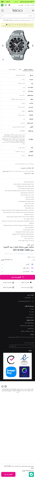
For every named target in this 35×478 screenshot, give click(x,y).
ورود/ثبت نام (27, 5)
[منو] (33, 11)
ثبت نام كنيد (27, 173)
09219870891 (28, 298)
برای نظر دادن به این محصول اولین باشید (24, 254)
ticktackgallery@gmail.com (24, 301)
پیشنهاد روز (33, 5)
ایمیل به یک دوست (25, 287)
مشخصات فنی (12, 69)
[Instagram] (2, 386)
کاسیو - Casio (30, 245)
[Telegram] (5, 386)
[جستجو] (2, 15)
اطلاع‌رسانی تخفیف (7, 287)
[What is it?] (6, 24)
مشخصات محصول (28, 69)
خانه (33, 20)
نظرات (19, 69)
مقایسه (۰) (20, 5)
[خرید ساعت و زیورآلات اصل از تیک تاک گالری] (17, 10)
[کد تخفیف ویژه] (17, 1)
